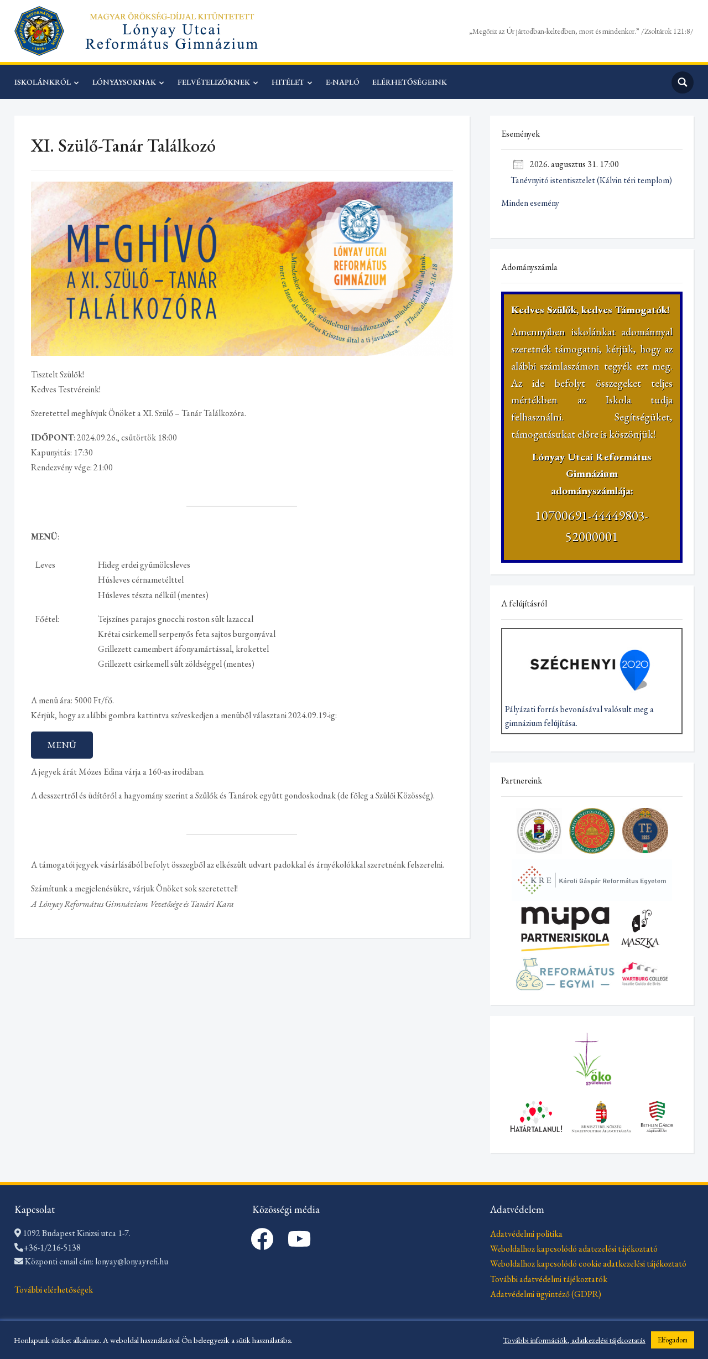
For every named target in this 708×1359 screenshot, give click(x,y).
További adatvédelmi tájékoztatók (548, 1279)
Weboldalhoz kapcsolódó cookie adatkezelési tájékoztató (588, 1263)
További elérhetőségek (53, 1289)
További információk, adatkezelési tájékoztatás (574, 1340)
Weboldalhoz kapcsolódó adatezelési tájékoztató (574, 1248)
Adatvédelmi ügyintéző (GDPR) (545, 1294)
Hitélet (288, 82)
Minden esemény (530, 203)
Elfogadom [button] (673, 1340)
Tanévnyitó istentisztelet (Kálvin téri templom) (591, 180)
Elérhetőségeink (409, 82)
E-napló (343, 82)
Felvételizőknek (214, 82)
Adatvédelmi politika (526, 1233)
